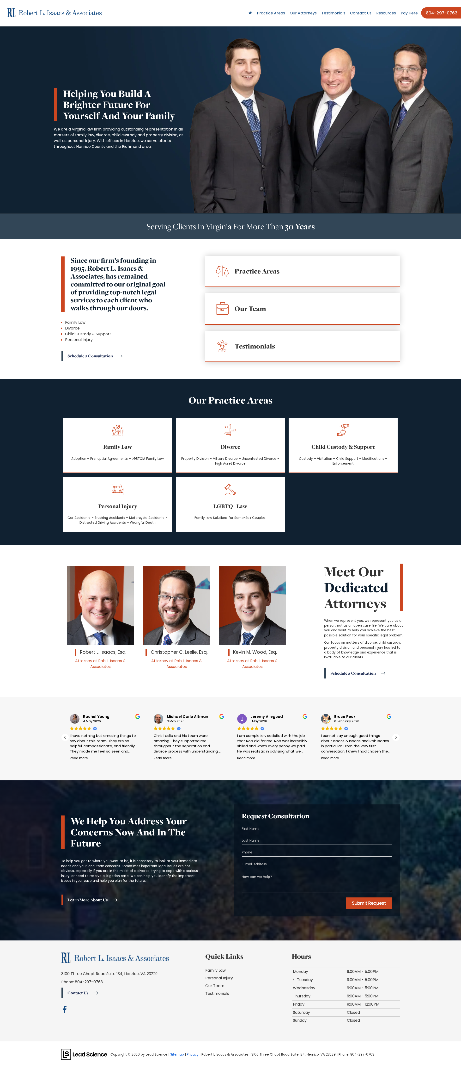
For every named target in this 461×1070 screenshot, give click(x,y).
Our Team (214, 986)
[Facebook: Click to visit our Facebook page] (64, 1011)
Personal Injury (219, 978)
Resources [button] (386, 13)
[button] (396, 737)
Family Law (215, 970)
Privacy (193, 1054)
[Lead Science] (84, 1054)
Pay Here (409, 13)
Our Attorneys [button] (303, 13)
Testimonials (333, 13)
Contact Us (360, 13)
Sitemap (177, 1054)
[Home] (250, 13)
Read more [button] (79, 758)
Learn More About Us (87, 900)
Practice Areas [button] (271, 13)
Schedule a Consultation (90, 356)
